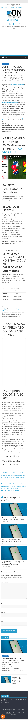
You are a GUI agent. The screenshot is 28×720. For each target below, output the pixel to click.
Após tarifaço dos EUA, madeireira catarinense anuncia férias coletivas (13, 518)
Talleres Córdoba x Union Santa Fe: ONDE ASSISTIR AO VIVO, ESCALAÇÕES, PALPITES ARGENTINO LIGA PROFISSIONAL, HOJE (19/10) (13, 487)
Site (2, 621)
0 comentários (21, 80)
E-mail (3, 612)
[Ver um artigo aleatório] (25, 57)
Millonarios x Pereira (17, 84)
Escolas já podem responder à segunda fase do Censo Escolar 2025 (13, 540)
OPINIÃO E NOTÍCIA (13, 21)
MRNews (7, 702)
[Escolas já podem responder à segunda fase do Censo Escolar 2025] (14, 525)
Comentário (5, 582)
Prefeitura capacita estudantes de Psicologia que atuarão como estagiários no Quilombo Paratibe (18, 680)
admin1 (14, 80)
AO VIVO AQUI (12, 150)
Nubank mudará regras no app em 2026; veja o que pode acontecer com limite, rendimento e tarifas (14, 562)
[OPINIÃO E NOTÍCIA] (3, 57)
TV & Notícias (6, 64)
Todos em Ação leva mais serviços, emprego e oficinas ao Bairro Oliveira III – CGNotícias (13, 661)
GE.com (4, 311)
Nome (3, 604)
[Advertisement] (14, 43)
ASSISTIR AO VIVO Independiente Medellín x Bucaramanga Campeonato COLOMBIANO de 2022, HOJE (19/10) (13, 475)
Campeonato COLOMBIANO (17, 86)
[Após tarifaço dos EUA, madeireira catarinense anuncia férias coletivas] (14, 504)
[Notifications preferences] (3, 716)
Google (18, 309)
